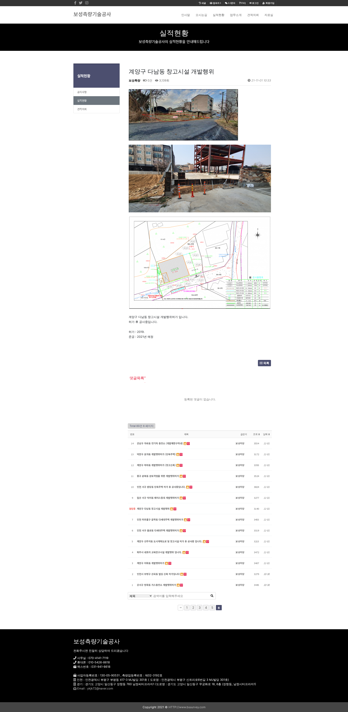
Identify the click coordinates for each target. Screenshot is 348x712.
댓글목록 (136, 378)
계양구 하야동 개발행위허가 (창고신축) (156, 465)
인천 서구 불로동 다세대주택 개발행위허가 (158, 530)
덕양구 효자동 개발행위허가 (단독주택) (156, 454)
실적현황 (218, 15)
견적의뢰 (253, 15)
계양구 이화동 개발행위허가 (151, 563)
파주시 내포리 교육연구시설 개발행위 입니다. (160, 552)
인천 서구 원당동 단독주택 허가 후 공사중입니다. (161, 487)
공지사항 (82, 92)
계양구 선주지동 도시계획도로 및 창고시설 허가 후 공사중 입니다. (170, 541)
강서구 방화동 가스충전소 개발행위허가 (157, 585)
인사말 (185, 15)
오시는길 (201, 15)
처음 (180, 607)
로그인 (255, 3)
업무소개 (236, 15)
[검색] (212, 595)
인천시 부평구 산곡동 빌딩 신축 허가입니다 (158, 574)
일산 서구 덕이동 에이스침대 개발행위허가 (158, 497)
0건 (149, 80)
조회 (255, 434)
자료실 (268, 15)
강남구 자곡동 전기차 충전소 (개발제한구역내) (160, 443)
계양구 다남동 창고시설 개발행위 (153, 508)
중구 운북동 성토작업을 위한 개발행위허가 (158, 476)
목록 (266, 363)
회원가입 (269, 3)
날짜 (265, 434)
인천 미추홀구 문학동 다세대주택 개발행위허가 (160, 519)
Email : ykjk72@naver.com (95, 688)
